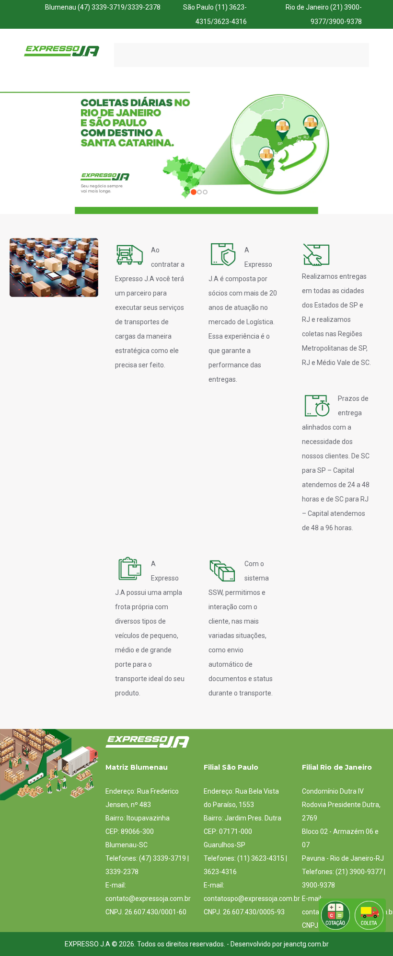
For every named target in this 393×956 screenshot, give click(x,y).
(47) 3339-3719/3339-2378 (119, 7)
